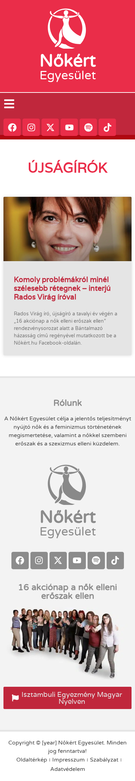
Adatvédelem (67, 769)
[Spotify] (88, 127)
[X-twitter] (50, 127)
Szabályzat (104, 759)
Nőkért (67, 60)
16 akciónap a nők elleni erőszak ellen (67, 591)
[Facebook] (12, 127)
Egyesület (67, 75)
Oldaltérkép (31, 759)
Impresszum (68, 759)
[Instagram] (31, 127)
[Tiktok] (107, 127)
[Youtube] (69, 127)
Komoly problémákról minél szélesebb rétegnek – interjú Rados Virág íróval (62, 288)
